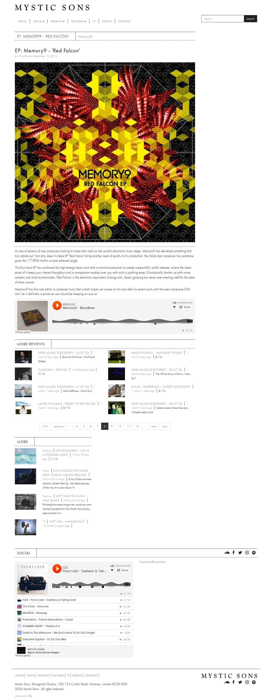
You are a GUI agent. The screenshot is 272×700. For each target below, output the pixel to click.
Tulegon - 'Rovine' (53, 370)
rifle (30, 696)
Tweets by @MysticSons (152, 562)
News (37, 21)
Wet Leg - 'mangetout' (67, 521)
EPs (91, 36)
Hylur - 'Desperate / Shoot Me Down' (161, 386)
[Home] (52, 7)
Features (77, 21)
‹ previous (58, 426)
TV (94, 21)
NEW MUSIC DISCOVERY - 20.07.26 (156, 403)
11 (128, 426)
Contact (124, 21)
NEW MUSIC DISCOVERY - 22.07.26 (156, 370)
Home (22, 21)
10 (119, 426)
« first (45, 426)
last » (165, 426)
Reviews (56, 21)
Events (107, 21)
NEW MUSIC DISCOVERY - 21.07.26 (63, 386)
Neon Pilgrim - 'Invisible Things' (157, 353)
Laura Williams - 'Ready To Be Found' (67, 403)
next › (154, 426)
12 (137, 426)
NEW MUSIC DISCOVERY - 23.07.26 (63, 353)
